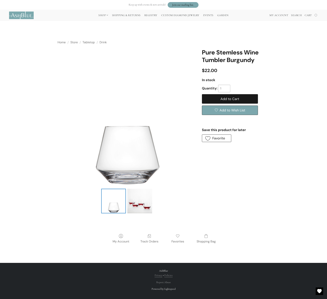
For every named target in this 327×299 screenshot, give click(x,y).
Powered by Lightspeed (164, 288)
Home (62, 42)
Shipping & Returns (126, 15)
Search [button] (296, 15)
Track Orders (149, 241)
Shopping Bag (206, 241)
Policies (168, 275)
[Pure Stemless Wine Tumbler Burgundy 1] (139, 201)
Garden (223, 15)
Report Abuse (163, 282)
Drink (103, 42)
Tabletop (89, 42)
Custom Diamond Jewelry (180, 15)
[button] (183, 5)
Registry (150, 15)
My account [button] (278, 15)
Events (208, 15)
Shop (102, 15)
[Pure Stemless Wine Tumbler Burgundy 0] (113, 201)
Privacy (158, 275)
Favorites (177, 241)
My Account (121, 241)
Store (74, 42)
